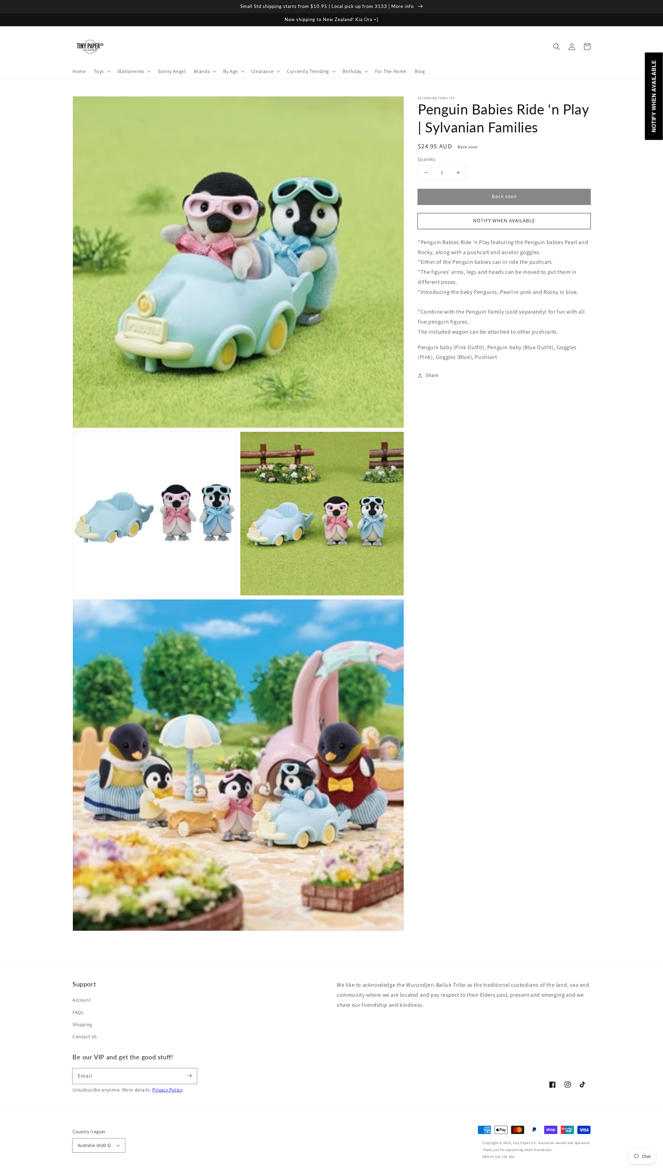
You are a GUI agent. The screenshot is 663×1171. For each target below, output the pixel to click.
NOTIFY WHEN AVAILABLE (504, 220)
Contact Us (85, 1036)
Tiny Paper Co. (525, 1143)
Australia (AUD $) (94, 1145)
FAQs (78, 1012)
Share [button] (432, 375)
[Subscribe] (189, 1076)
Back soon (504, 196)
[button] (556, 46)
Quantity (426, 159)
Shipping (82, 1024)
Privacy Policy (167, 1089)
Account (82, 1000)
